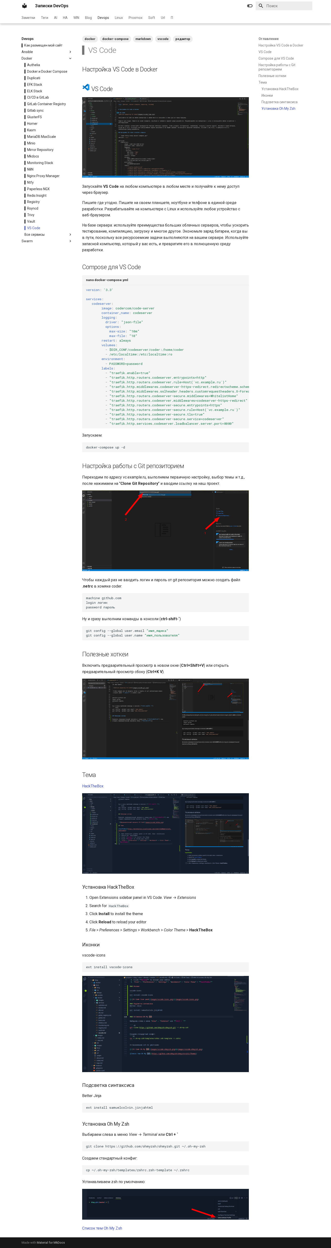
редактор (182, 39)
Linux (119, 18)
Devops (103, 18)
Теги (44, 18)
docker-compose (115, 39)
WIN (76, 18)
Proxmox (135, 18)
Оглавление (269, 39)
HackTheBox (92, 786)
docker (90, 39)
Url (163, 18)
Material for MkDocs (51, 1242)
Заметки (28, 18)
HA (65, 18)
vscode (163, 39)
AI (55, 18)
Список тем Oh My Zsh (102, 1228)
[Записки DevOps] (24, 6)
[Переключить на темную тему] (250, 6)
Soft (151, 18)
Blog (88, 18)
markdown (143, 39)
